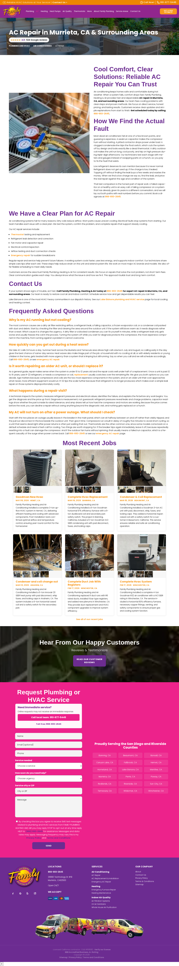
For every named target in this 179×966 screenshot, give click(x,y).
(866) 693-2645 (34, 831)
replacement (81, 374)
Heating (44, 11)
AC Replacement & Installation (105, 878)
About (138, 871)
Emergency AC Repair (101, 882)
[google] (20, 893)
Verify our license (102, 949)
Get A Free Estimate (168, 11)
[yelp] (28, 893)
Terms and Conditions (58, 837)
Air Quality (67, 11)
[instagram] (35, 893)
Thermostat (17, 234)
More (89, 11)
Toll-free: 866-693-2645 (48, 724)
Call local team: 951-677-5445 (48, 717)
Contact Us (135, 11)
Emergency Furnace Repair (104, 890)
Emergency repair (20, 255)
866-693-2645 (101, 113)
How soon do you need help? (30, 772)
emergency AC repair (48, 359)
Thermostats (79, 11)
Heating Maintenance (101, 893)
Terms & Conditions (144, 881)
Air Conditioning (100, 871)
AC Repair (96, 875)
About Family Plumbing (104, 11)
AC (37, 11)
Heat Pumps (55, 11)
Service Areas (122, 11)
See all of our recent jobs (89, 619)
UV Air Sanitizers (99, 904)
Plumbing (30, 11)
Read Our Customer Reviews (89, 661)
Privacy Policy (33, 837)
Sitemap (139, 884)
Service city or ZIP (24, 785)
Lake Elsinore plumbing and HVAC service (122, 299)
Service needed (23, 760)
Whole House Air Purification (104, 907)
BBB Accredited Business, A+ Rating (81, 952)
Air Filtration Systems (101, 901)
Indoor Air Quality (101, 897)
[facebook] (13, 893)
